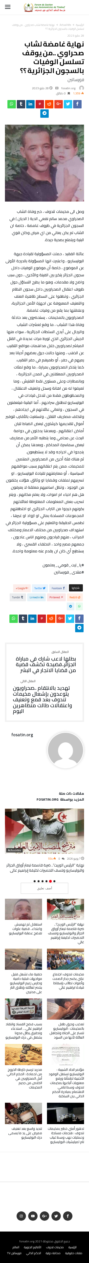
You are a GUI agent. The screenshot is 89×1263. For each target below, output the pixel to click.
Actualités (65, 24)
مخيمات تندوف (55, 1247)
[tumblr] (21, 105)
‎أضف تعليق (44, 888)
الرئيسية (72, 1247)
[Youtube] (33, 1216)
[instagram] (21, 1216)
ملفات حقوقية (73, 1253)
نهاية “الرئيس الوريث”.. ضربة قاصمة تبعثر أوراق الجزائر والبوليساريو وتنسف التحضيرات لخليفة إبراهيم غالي (45, 868)
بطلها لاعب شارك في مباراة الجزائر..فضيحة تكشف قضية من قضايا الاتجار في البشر (46, 661)
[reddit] (49, 105)
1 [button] (54, 881)
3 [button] (46, 881)
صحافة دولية (53, 1253)
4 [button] (43, 881)
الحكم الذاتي (33, 1253)
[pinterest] (40, 105)
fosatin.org (68, 88)
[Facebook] (67, 1216)
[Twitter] (56, 1216)
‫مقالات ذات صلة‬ (71, 794)
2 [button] (50, 881)
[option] (44, 840)
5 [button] (39, 881)
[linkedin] (30, 105)
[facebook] (77, 105)
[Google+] (44, 1216)
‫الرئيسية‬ (80, 24)
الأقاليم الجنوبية (32, 1247)
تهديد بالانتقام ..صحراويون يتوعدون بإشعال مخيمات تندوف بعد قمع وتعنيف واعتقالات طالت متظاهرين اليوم (42, 697)
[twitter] (68, 105)
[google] (58, 105)
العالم (16, 1247)
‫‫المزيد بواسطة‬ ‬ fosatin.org (60, 800)
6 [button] (35, 881)
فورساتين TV (14, 1253)
